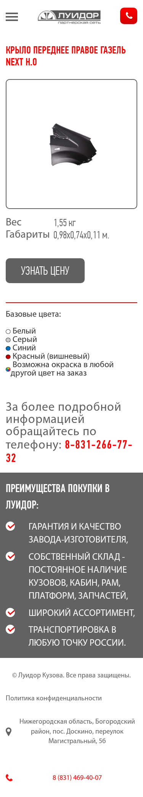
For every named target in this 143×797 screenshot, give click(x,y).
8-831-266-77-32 (69, 451)
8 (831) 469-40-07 (77, 778)
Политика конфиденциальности (54, 698)
